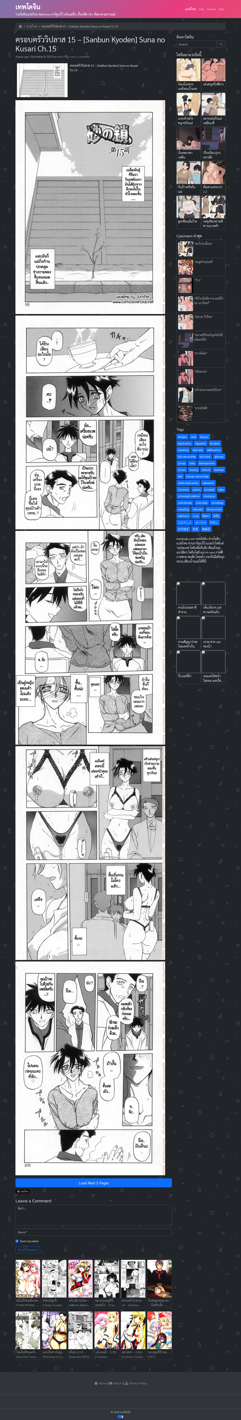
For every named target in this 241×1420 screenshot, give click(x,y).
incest (181, 469)
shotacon (209, 496)
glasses (219, 456)
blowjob (215, 443)
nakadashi (208, 483)
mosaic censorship (197, 476)
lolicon (206, 469)
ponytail (209, 489)
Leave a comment (79, 56)
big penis (200, 443)
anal (193, 436)
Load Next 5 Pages (94, 1182)
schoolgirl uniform (189, 496)
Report (118, 1383)
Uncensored (214, 509)
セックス (200, 522)
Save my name (29, 1241)
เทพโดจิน (27, 6)
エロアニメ (184, 522)
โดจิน (216, 515)
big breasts (184, 443)
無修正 (206, 529)
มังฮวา (206, 515)
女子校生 (183, 529)
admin (59, 56)
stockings (217, 502)
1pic (221, 9)
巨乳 (195, 529)
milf (180, 476)
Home (102, 1383)
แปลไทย (190, 9)
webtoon (183, 515)
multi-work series (188, 483)
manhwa (219, 469)
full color (205, 456)
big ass (204, 436)
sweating (183, 509)
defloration (213, 450)
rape (221, 489)
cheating (183, 450)
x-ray (195, 515)
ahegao (182, 436)
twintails (198, 509)
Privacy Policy (138, 1383)
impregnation (207, 463)
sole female (185, 502)
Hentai (211, 9)
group (181, 463)
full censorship (187, 456)
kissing (194, 469)
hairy (192, 463)
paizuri (197, 489)
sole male (201, 502)
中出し (214, 522)
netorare (183, 489)
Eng (201, 9)
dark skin (198, 450)
